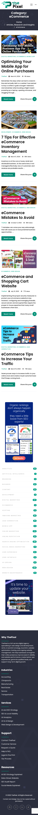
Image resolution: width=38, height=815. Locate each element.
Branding (19, 479)
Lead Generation (19, 521)
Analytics (19, 469)
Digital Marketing (8, 56)
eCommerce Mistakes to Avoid (17, 215)
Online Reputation (19, 536)
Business (19, 484)
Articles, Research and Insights (20, 24)
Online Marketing (19, 531)
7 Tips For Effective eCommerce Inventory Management (18, 144)
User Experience (19, 552)
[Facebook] (9, 807)
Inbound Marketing (19, 516)
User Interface (19, 557)
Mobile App (31, 56)
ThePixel (4, 76)
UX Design (19, 562)
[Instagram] (16, 807)
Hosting (19, 510)
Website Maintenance (19, 573)
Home (19, 22)
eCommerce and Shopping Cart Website (17, 281)
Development (6, 132)
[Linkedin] (22, 807)
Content (19, 489)
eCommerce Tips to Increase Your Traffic (17, 359)
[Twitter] (28, 807)
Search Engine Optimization (19, 542)
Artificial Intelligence (19, 474)
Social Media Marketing (19, 547)
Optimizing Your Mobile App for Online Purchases (17, 66)
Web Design (26, 132)
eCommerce (21, 56)
